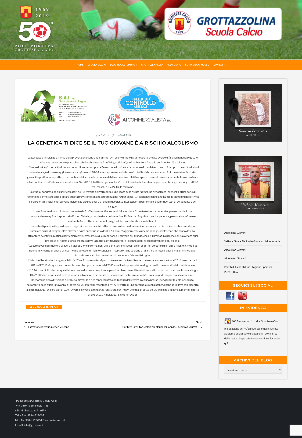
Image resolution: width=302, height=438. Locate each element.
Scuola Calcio (97, 64)
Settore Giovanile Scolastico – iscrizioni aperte (252, 241)
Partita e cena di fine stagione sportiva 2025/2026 (248, 269)
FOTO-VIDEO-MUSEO (197, 64)
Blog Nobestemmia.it (123, 64)
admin (102, 135)
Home (80, 64)
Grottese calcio (152, 64)
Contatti (219, 64)
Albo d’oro (174, 64)
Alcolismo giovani (235, 232)
